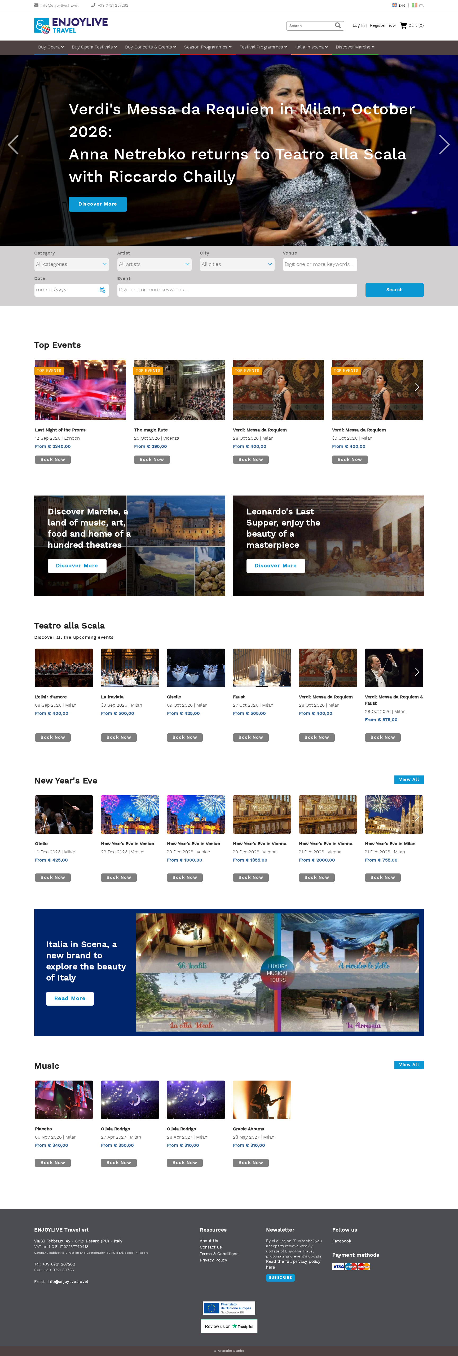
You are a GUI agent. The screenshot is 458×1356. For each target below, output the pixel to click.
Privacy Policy (213, 1261)
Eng (403, 5)
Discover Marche (354, 47)
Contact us (211, 1248)
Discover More (97, 204)
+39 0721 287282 (113, 5)
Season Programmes (206, 47)
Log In (359, 26)
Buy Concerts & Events (149, 47)
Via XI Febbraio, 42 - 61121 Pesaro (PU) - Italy (78, 1241)
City (204, 253)
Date (39, 278)
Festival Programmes (262, 47)
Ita (421, 5)
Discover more (77, 566)
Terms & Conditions (219, 1254)
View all (409, 780)
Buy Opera (49, 47)
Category (44, 253)
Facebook (341, 1241)
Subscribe (280, 1277)
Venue (290, 253)
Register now (383, 26)
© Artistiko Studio (229, 1351)
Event (124, 278)
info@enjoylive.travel (59, 5)
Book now (53, 460)
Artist (123, 253)
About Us (209, 1241)
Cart (415, 26)
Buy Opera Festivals (93, 47)
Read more (70, 998)
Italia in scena (310, 47)
